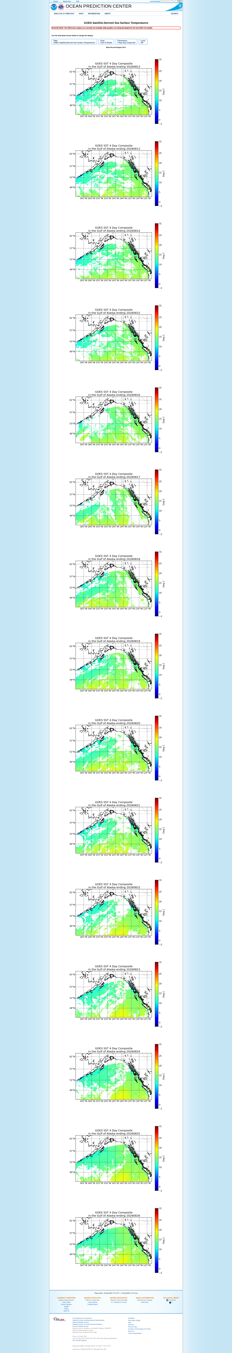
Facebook (172, 1300)
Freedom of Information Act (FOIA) (139, 1329)
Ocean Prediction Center (99, 6)
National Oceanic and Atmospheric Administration (90, 9)
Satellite (66, 1306)
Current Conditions (66, 1298)
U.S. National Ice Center (119, 1302)
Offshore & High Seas (92, 1300)
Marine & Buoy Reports (66, 1300)
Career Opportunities (135, 1333)
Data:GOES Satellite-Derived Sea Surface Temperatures (73, 42)
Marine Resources (118, 1298)
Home (56, 1)
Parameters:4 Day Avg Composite (125, 42)
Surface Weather (66, 1304)
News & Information (145, 1298)
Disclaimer (131, 1318)
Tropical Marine (93, 1302)
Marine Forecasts (92, 1298)
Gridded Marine (93, 1304)
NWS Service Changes (144, 1300)
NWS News (145, 1302)
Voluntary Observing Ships (118, 1300)
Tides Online (66, 1302)
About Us (131, 1331)
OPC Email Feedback (80, 1340)
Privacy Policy (132, 1327)
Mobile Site (67, 1)
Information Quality (134, 1320)
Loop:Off (142, 42)
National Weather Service (81, 1322)
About (108, 14)
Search (174, 14)
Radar (66, 1308)
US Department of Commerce (82, 1318)
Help (129, 1322)
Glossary (131, 1324)
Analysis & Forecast (64, 14)
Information (94, 14)
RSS (77, 1)
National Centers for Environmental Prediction (87, 1324)
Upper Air (66, 1311)
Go (180, 1)
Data (81, 14)
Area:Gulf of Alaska (105, 42)
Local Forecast (155, 1)
